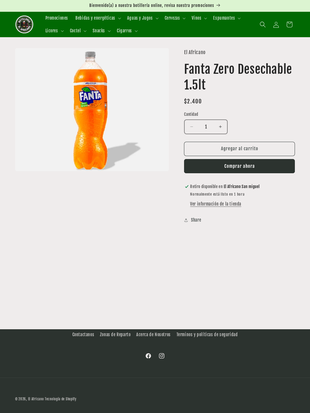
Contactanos (83, 334)
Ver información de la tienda (215, 204)
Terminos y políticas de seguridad (207, 334)
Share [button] (196, 220)
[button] (98, 18)
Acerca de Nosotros (153, 334)
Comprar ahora (239, 166)
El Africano (36, 399)
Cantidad (191, 114)
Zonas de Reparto (115, 334)
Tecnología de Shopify (61, 399)
